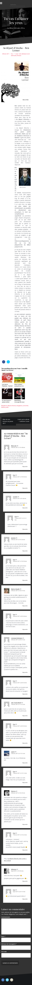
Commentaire (5, 917)
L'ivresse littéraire (16, 638)
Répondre (25, 466)
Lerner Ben (25, 405)
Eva (12, 54)
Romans (19, 55)
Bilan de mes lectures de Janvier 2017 (8, 421)
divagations (19, 405)
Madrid (3, 407)
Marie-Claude (15, 589)
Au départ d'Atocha (11, 405)
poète (7, 407)
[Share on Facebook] (3, 363)
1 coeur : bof (18, 54)
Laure (13, 752)
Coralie (15, 497)
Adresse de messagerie (9, 944)
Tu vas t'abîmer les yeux (16, 20)
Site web (4, 951)
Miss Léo (13, 446)
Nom (3, 936)
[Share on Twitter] (8, 363)
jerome (13, 538)
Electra (13, 791)
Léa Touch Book (16, 702)
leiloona (13, 869)
